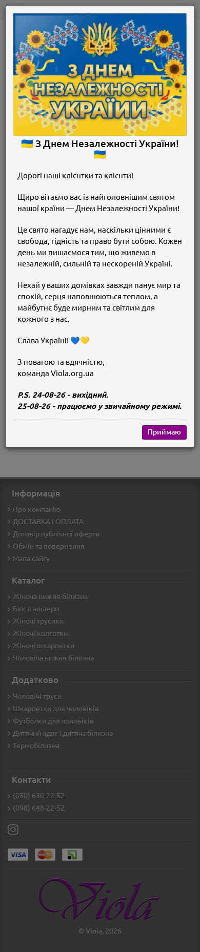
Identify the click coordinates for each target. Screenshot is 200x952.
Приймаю (164, 432)
